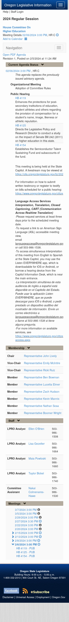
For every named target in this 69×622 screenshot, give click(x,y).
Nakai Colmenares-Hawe (36, 492)
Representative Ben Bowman (41, 377)
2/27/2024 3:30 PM (26, 521)
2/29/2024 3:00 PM (26, 517)
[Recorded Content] (57, 35)
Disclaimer (8, 597)
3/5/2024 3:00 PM (26, 513)
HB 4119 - (25, 548)
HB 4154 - (25, 556)
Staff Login (17, 11)
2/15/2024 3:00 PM (26, 533)
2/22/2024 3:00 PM (26, 525)
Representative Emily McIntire (42, 363)
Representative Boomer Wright (42, 413)
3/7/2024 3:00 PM (26, 510)
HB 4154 (20, 145)
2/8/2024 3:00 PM (26, 540)
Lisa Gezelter (37, 443)
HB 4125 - (25, 552)
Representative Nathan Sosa (41, 406)
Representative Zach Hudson (41, 391)
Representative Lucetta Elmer (42, 384)
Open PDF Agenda (14, 54)
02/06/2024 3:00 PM (34, 35)
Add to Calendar (13, 39)
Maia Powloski (37, 458)
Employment (43, 597)
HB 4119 (20, 98)
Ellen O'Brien (36, 429)
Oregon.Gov (58, 597)
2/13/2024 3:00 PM (26, 537)
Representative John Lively (40, 356)
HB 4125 (20, 125)
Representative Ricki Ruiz (39, 370)
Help (5, 11)
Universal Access (25, 597)
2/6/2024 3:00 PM (26, 544)
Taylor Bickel (36, 473)
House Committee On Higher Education (17, 29)
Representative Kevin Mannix (41, 399)
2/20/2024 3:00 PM (26, 529)
